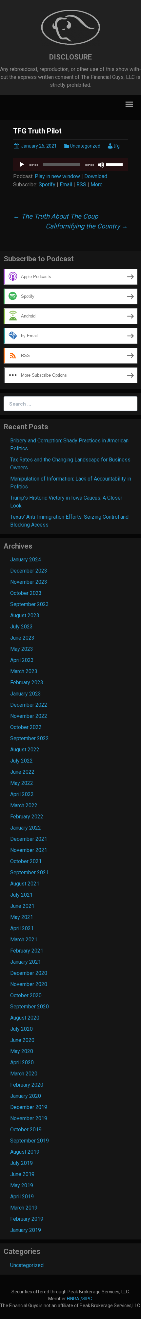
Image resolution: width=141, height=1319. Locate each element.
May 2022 (21, 783)
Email (66, 184)
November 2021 (28, 850)
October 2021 (26, 861)
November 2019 (28, 1118)
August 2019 (24, 1152)
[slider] (115, 164)
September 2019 (29, 1141)
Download (95, 176)
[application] (70, 164)
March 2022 (23, 805)
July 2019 (21, 1163)
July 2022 (21, 761)
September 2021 (29, 872)
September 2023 (29, 604)
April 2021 (22, 928)
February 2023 (26, 682)
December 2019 (28, 1107)
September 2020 (29, 1006)
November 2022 (28, 716)
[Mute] (101, 164)
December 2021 (28, 839)
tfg (116, 146)
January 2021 (25, 962)
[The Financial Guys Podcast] (70, 27)
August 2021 (24, 884)
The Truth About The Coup (55, 216)
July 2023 (21, 627)
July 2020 (21, 1029)
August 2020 (24, 1018)
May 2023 (21, 649)
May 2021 (21, 917)
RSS (81, 184)
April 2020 (22, 1062)
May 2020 (21, 1051)
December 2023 (28, 571)
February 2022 (26, 816)
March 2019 (23, 1208)
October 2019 (26, 1129)
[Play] (21, 164)
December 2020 (28, 973)
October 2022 (26, 727)
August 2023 (24, 615)
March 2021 (23, 939)
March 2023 (23, 671)
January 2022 (25, 828)
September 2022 (29, 738)
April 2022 (22, 794)
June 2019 (22, 1174)
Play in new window (57, 176)
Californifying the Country (87, 226)
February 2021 (26, 951)
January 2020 (25, 1096)
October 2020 (26, 995)
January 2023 (25, 694)
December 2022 (28, 705)
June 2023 (22, 638)
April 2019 (22, 1196)
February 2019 (26, 1219)
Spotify (47, 184)
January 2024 (25, 559)
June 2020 (22, 1040)
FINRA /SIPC (80, 1298)
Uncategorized (85, 146)
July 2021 (21, 895)
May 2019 (21, 1185)
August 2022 (24, 749)
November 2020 (28, 984)
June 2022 (22, 772)
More (97, 184)
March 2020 (23, 1074)
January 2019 (25, 1230)
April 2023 (22, 660)
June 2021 (22, 906)
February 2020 (26, 1085)
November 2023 (28, 582)
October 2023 (26, 593)
